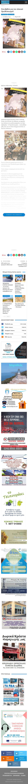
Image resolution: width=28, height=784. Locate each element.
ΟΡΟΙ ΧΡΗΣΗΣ (14, 771)
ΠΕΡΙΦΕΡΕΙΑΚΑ (4, 14)
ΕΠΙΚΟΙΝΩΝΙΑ (16, 775)
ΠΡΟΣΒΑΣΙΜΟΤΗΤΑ (7, 775)
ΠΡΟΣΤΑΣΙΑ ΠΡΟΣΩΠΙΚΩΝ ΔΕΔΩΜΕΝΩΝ (14, 773)
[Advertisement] (14, 68)
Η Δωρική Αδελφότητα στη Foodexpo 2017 (22, 265)
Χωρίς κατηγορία (11, 14)
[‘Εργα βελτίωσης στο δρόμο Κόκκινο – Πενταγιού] (20, 298)
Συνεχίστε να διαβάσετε (14, 214)
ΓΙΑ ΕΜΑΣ (23, 775)
